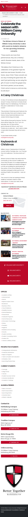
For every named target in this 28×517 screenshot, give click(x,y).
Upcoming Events (7, 393)
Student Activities (7, 334)
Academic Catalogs (7, 380)
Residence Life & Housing (9, 329)
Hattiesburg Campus (9, 407)
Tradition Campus (8, 420)
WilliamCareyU (15, 276)
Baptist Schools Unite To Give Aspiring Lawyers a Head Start (19, 256)
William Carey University (8, 13)
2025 (21, 13)
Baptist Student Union (8, 301)
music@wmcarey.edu (7, 137)
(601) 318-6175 (7, 200)
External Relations (7, 312)
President (4, 325)
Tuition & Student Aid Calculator (10, 357)
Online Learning (6, 448)
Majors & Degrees (7, 354)
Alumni (4, 299)
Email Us (8, 205)
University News (6, 395)
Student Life (5, 338)
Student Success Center (8, 376)
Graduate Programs (7, 316)
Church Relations (6, 308)
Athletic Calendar (7, 397)
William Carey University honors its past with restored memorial (19, 246)
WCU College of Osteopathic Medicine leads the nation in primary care (18, 234)
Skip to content (4, 1)
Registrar (4, 327)
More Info (15, 456)
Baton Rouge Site (7, 434)
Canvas (4, 374)
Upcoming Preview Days (8, 361)
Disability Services (7, 310)
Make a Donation (6, 388)
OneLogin (4, 369)
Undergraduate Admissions (9, 350)
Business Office (6, 306)
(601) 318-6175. (14, 189)
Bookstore (5, 303)
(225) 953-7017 (15, 442)
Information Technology (8, 321)
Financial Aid (5, 314)
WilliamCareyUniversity (15, 265)
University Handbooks (8, 378)
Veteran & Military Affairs (9, 340)
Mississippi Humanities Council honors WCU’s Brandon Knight (18, 223)
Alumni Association (7, 390)
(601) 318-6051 (15, 415)
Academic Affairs (7, 295)
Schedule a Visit (6, 359)
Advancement (6, 297)
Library (4, 323)
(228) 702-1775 (15, 428)
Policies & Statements (6, 510)
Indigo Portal (5, 371)
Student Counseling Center (9, 336)
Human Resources (7, 319)
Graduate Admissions (8, 352)
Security (4, 332)
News (17, 13)
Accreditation (15, 510)
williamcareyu (15, 270)
